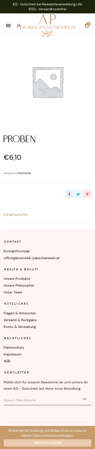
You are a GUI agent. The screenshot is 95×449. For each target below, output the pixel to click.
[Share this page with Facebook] (69, 194)
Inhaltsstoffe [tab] (16, 214)
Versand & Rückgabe (20, 320)
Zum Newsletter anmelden (83, 399)
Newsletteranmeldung (59, 4)
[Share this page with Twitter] (78, 194)
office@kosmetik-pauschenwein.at (32, 258)
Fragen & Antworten (20, 313)
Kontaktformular (17, 251)
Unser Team (13, 292)
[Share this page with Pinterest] (87, 194)
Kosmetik (24, 173)
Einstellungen (47, 443)
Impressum (12, 354)
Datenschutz (14, 347)
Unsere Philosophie (19, 285)
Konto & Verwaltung (20, 327)
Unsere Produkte (17, 278)
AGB (7, 361)
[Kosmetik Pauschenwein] (47, 25)
